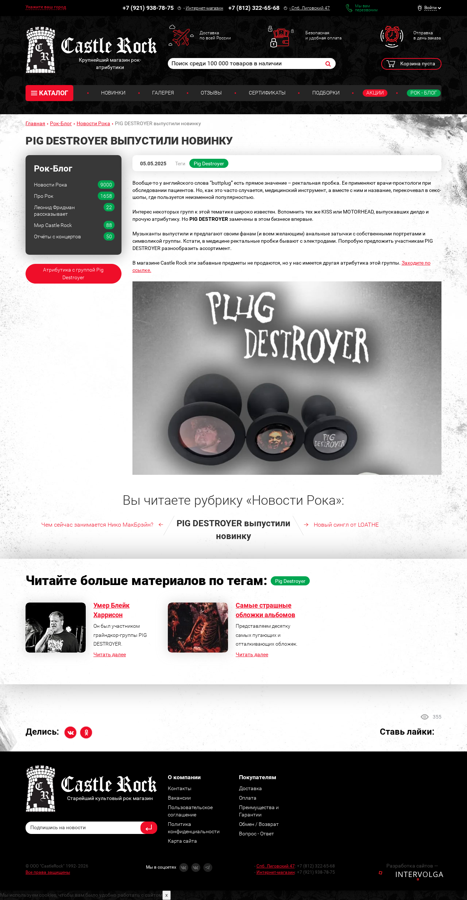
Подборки (326, 93)
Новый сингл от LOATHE (346, 524)
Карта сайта (182, 841)
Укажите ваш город (46, 6)
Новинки (113, 93)
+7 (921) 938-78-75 (148, 7)
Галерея (163, 93)
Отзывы (211, 93)
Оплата (247, 798)
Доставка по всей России (215, 35)
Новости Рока (93, 123)
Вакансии (179, 798)
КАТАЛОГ (53, 93)
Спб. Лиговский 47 (311, 8)
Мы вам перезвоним (366, 8)
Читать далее (109, 654)
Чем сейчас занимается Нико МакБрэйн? (97, 524)
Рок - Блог (423, 93)
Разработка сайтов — (412, 866)
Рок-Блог (61, 123)
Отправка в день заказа (427, 35)
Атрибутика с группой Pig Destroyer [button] (73, 273)
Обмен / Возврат (259, 824)
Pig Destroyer (209, 163)
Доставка (250, 788)
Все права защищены (48, 872)
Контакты (180, 788)
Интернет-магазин (204, 8)
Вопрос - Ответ (256, 833)
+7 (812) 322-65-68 (253, 7)
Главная (35, 123)
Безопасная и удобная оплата (323, 35)
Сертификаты (267, 93)
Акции (375, 93)
